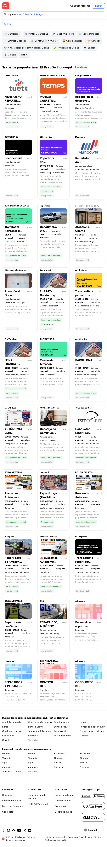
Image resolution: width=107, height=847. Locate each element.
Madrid (6, 753)
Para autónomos (62, 735)
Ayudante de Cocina (68, 47)
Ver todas (33, 740)
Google (6, 740)
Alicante (58, 767)
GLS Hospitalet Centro (15, 270)
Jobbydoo (80, 601)
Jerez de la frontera (12, 771)
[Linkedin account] (29, 830)
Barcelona (59, 753)
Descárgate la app (64, 795)
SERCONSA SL (11, 137)
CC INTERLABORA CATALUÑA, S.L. (48, 662)
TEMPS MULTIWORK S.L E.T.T (53, 75)
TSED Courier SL (83, 408)
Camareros (14, 33)
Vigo (4, 762)
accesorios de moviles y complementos (86, 206)
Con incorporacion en (13, 731)
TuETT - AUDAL (11, 75)
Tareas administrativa (39, 731)
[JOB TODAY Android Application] (99, 796)
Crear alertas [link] (81, 67)
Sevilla (57, 762)
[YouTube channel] (19, 830)
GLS (42, 601)
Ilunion (83, 722)
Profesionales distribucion (61, 731)
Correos (84, 735)
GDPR (96, 837)
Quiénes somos (63, 800)
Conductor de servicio (40, 722)
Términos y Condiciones (79, 837)
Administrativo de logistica (11, 722)
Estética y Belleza (17, 40)
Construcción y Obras (46, 40)
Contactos (60, 806)
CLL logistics (46, 137)
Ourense (58, 758)
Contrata (7, 795)
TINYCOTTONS (47, 339)
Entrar (98, 5)
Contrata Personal (80, 5)
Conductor (8, 735)
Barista (91, 47)
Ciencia (12, 54)
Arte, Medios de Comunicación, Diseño (28, 47)
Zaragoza (7, 767)
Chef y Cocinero (65, 33)
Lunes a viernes (36, 726)
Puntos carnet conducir (92, 726)
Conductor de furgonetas (61, 722)
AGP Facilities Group (49, 408)
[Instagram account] (8, 830)
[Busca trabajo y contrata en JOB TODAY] (5, 5)
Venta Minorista (91, 33)
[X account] (24, 830)
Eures (5, 726)
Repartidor (45, 206)
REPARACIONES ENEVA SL (17, 206)
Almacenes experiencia (92, 731)
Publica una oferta (11, 800)
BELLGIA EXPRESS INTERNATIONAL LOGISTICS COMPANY (18, 473)
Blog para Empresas (12, 806)
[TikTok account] (3, 830)
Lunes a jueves (62, 726)
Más (23, 54)
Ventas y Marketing (38, 33)
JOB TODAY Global (38, 804)
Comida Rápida (74, 40)
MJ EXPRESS (10, 408)
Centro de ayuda (63, 811)
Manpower (80, 137)
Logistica (33, 735)
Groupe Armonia (83, 75)
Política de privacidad (55, 837)
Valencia (6, 758)
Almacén (95, 40)
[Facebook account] (13, 830)
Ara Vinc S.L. (46, 270)
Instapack (44, 472)
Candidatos (8, 811)
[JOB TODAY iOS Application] (86, 796)
